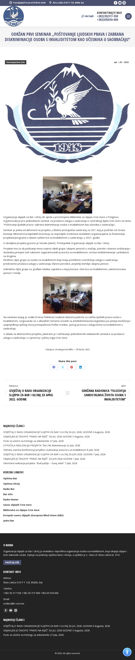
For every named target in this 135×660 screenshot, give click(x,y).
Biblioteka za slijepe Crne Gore (21, 510)
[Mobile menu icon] (128, 16)
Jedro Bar (8, 520)
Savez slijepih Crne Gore (17, 504)
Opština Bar (10, 478)
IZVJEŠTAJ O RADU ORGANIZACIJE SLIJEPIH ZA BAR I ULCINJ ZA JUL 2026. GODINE (47, 432)
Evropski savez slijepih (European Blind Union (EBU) (33, 515)
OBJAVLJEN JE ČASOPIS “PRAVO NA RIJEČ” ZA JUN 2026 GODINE (37, 458)
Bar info (8, 494)
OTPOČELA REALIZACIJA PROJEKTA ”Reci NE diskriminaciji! (34, 445)
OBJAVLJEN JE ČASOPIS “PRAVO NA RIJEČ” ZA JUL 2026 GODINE (37, 436)
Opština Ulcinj (11, 483)
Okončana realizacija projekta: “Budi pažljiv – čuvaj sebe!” (33, 463)
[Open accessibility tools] (127, 652)
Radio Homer (10, 499)
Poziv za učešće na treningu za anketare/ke (26, 441)
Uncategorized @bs (15, 62)
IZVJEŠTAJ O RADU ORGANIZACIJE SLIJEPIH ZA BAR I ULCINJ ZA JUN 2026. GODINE (48, 454)
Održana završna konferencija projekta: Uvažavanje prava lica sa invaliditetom (44, 449)
